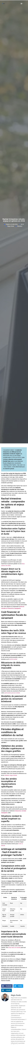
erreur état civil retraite (14, 947)
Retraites (19, 226)
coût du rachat (13, 659)
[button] (21, 3)
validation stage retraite (10, 775)
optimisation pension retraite (12, 693)
